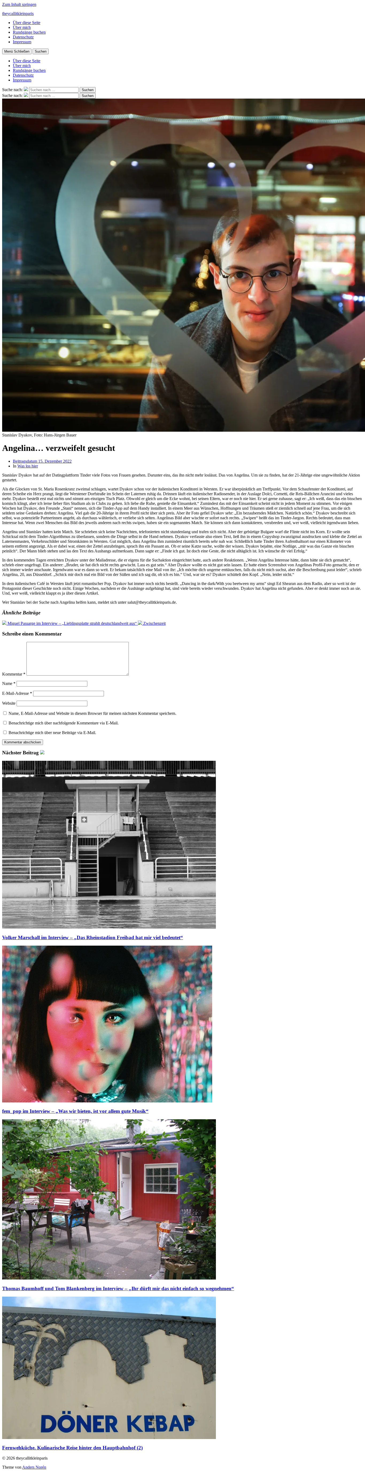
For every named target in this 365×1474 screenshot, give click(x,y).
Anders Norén (34, 1467)
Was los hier (27, 466)
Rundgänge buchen (29, 32)
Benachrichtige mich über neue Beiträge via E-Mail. (52, 732)
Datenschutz (23, 37)
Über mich (22, 27)
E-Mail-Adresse (17, 693)
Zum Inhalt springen (19, 4)
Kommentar (13, 674)
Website (8, 703)
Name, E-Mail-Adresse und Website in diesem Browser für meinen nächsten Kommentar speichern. (92, 713)
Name (8, 683)
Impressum (22, 42)
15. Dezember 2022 (42, 461)
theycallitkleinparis (18, 13)
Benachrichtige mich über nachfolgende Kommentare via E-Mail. (64, 723)
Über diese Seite (26, 22)
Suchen (40, 51)
